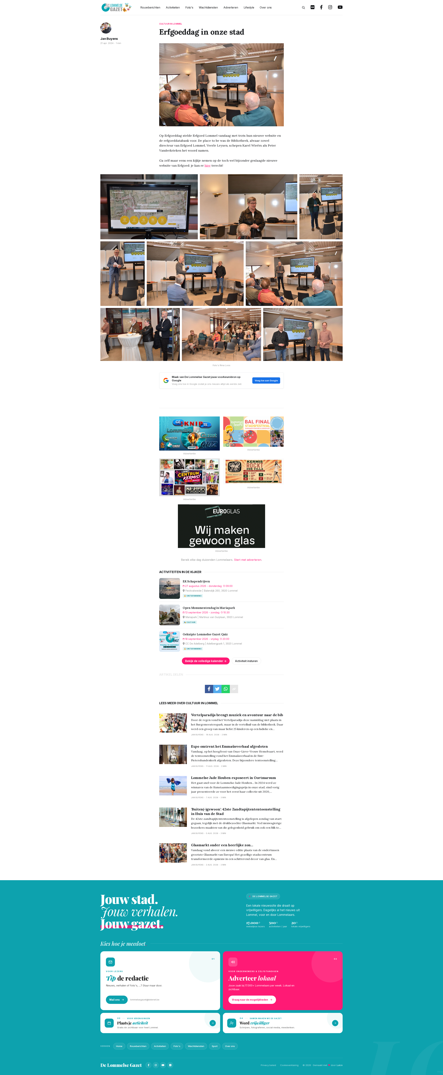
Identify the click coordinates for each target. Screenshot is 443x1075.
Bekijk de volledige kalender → (206, 661)
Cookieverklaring (289, 1065)
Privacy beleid (268, 1065)
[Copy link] (234, 689)
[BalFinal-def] (253, 431)
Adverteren (230, 7)
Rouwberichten (150, 7)
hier (208, 165)
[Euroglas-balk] (221, 526)
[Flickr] (170, 1065)
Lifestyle (249, 7)
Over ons (266, 7)
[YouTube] (163, 1065)
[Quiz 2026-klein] (189, 433)
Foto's (189, 7)
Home (119, 1046)
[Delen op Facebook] (209, 689)
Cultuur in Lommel (170, 23)
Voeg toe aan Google (266, 380)
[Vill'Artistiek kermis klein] (253, 472)
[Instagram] (156, 1065)
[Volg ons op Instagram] (330, 7)
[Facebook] (148, 1065)
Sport (215, 1046)
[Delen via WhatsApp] (226, 689)
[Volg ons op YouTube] (340, 7)
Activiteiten (173, 7)
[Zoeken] (303, 7)
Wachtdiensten (208, 7)
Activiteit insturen (246, 661)
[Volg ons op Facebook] (321, 7)
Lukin (340, 1065)
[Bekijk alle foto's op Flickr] (312, 7)
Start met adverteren (247, 559)
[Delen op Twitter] (217, 689)
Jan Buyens (109, 38)
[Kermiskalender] (189, 477)
